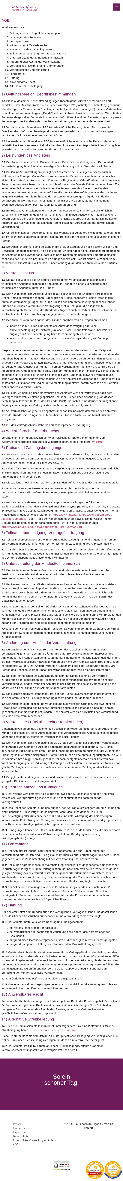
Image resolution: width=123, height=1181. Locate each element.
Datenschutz (20, 1136)
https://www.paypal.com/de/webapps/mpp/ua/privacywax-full (42, 526)
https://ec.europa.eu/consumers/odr (54, 1030)
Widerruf (98, 441)
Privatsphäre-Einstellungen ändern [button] (34, 1140)
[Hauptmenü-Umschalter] (116, 7)
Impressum (19, 1132)
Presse (17, 1124)
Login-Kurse (20, 1128)
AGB (16, 1144)
